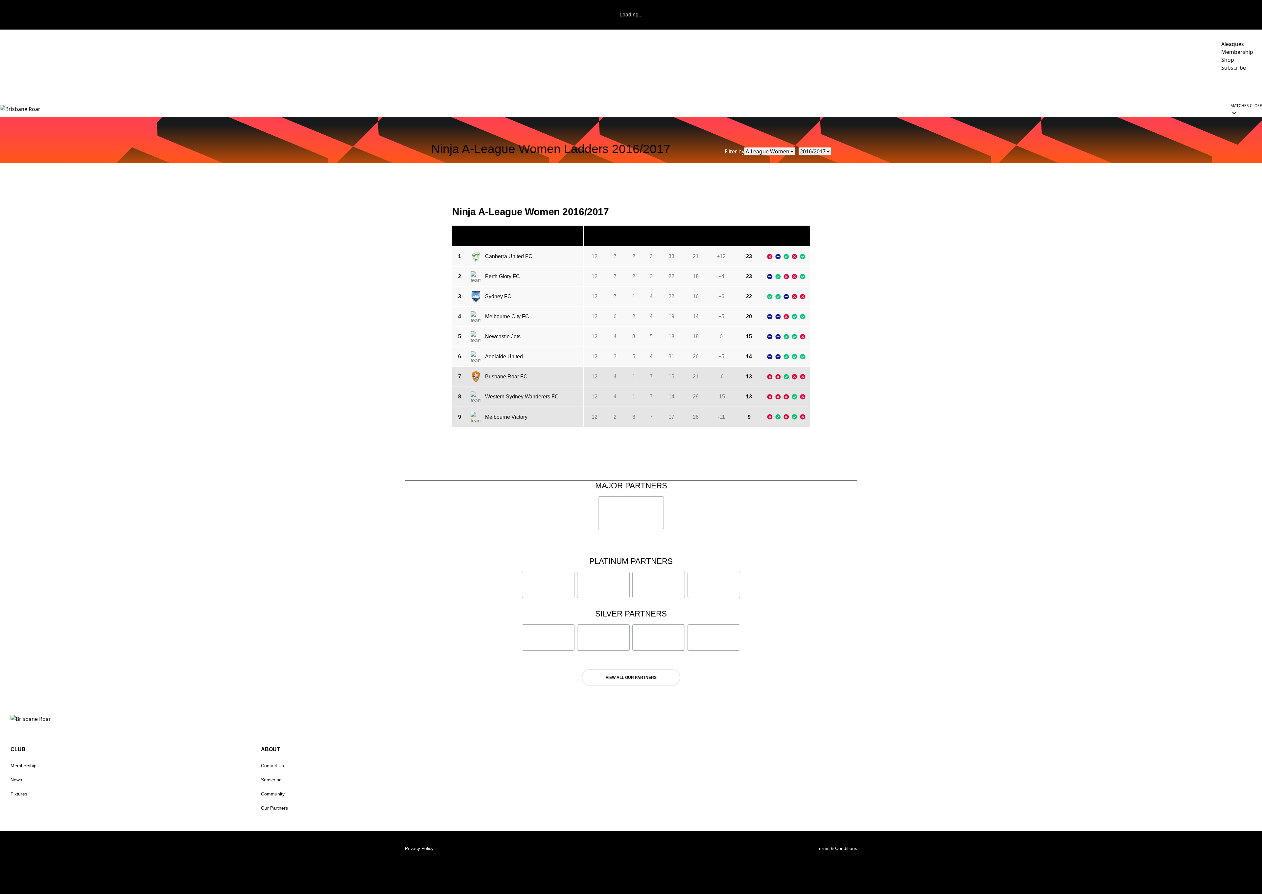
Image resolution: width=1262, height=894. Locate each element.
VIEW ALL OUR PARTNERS (631, 677)
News (16, 779)
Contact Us (272, 765)
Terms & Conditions (837, 848)
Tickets (1201, 86)
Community (1113, 86)
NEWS (1025, 86)
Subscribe (271, 779)
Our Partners (274, 808)
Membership (23, 765)
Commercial (1160, 86)
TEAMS (1075, 86)
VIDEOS (1049, 86)
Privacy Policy (419, 848)
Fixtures (19, 793)
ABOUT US (1239, 86)
